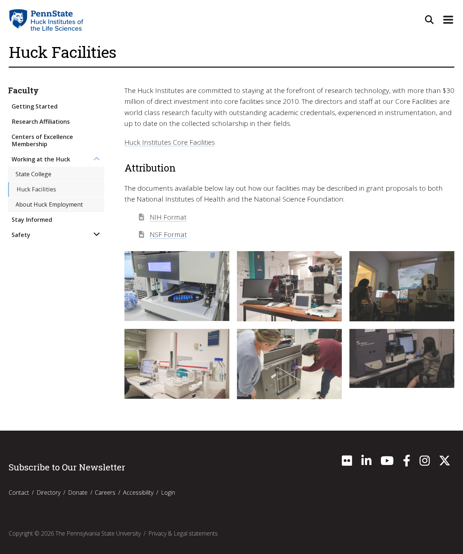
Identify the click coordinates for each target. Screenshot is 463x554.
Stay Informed (32, 220)
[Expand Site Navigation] (448, 20)
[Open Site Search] (429, 20)
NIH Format (168, 217)
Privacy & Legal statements (183, 533)
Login (168, 492)
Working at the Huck (41, 159)
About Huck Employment (49, 204)
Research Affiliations (41, 122)
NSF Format (168, 234)
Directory (48, 492)
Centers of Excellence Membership (42, 140)
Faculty (23, 91)
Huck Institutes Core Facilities (169, 142)
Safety (21, 235)
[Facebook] (406, 463)
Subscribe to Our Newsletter (67, 467)
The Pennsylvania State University (98, 533)
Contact (19, 492)
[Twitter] (444, 463)
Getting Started (35, 106)
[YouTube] (387, 463)
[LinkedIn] (366, 463)
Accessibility (138, 492)
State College (33, 174)
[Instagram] (425, 463)
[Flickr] (347, 463)
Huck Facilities (36, 189)
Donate (78, 492)
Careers (105, 492)
